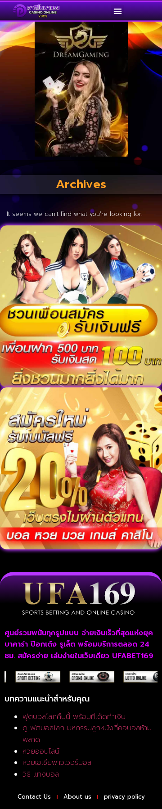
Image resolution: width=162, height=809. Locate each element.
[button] (117, 11)
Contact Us (34, 796)
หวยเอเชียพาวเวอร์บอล (56, 762)
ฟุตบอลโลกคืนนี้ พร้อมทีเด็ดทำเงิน (74, 716)
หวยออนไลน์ (40, 751)
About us (77, 796)
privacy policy (124, 796)
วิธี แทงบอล (40, 774)
